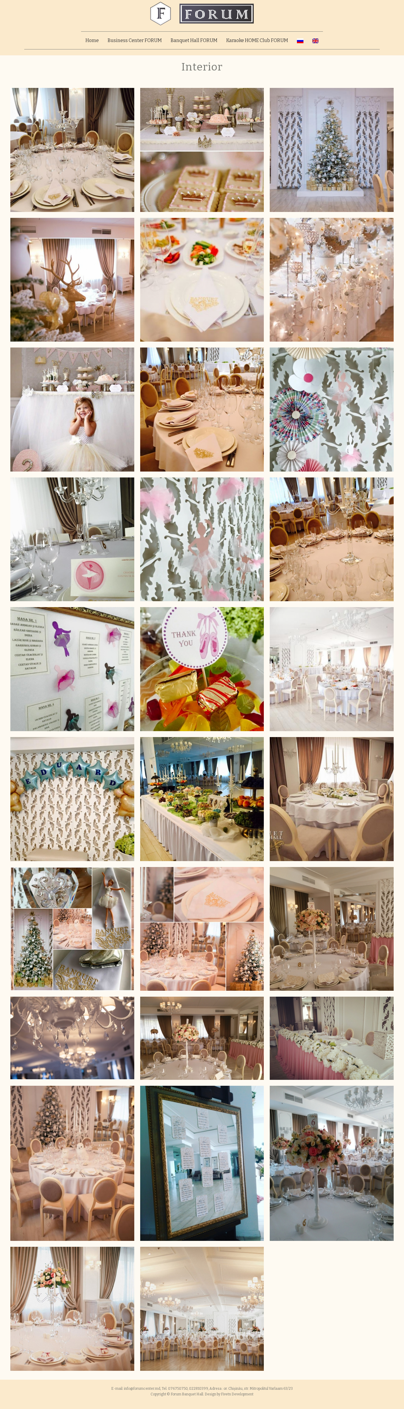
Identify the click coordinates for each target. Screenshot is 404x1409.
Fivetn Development (237, 1394)
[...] (72, 150)
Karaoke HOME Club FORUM (257, 40)
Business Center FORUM (135, 40)
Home (92, 40)
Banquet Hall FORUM (194, 40)
